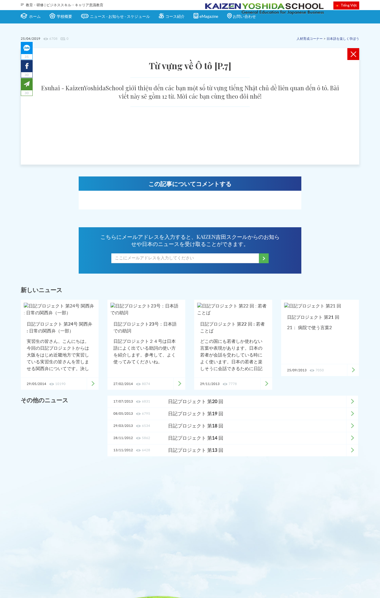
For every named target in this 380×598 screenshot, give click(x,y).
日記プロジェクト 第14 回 (195, 438)
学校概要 (64, 17)
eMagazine (209, 17)
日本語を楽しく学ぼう (343, 38)
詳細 (352, 402)
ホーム (35, 17)
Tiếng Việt (349, 5)
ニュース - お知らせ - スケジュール (120, 17)
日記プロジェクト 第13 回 (195, 450)
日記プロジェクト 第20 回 (195, 401)
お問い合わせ (244, 17)
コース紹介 (175, 17)
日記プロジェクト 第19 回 (195, 413)
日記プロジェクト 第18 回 (195, 426)
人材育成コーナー (310, 38)
